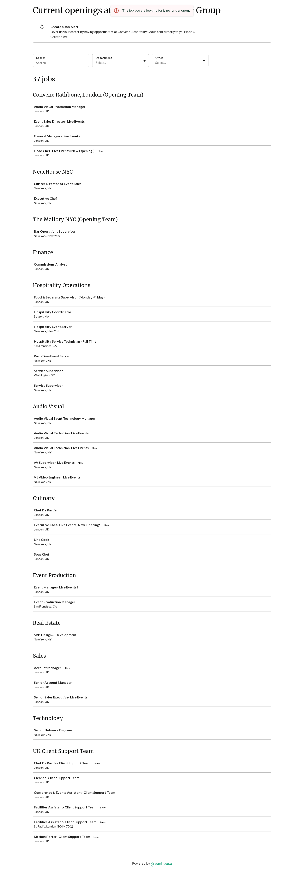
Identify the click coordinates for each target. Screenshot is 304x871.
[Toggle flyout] (144, 60)
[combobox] (155, 62)
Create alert (58, 37)
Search (40, 57)
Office (159, 57)
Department (104, 57)
